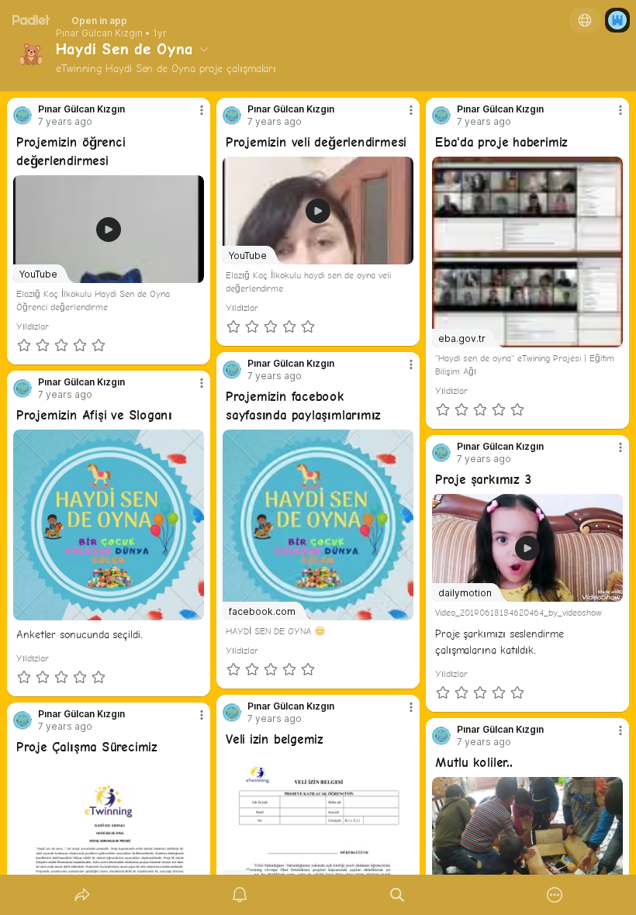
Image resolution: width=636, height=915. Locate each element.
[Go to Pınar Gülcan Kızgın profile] (22, 115)
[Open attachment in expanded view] (108, 525)
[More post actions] (191, 116)
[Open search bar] (397, 895)
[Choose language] (584, 20)
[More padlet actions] (554, 894)
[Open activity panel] (239, 894)
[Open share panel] (82, 894)
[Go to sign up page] (617, 20)
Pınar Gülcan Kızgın (99, 33)
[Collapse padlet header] (204, 49)
